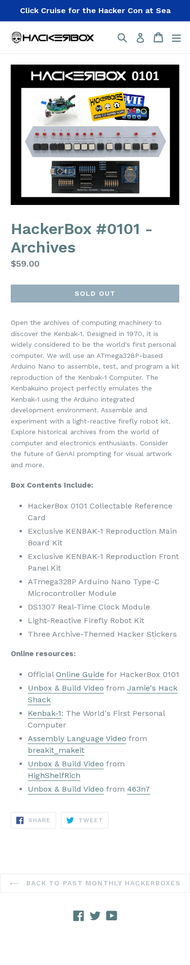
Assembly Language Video (77, 738)
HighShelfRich (54, 775)
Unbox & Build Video (66, 688)
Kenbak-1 (44, 713)
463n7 (138, 789)
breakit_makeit (56, 750)
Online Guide (80, 674)
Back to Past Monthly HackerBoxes (102, 883)
